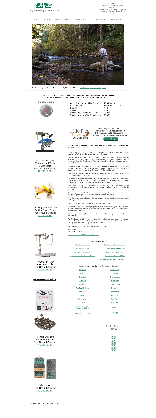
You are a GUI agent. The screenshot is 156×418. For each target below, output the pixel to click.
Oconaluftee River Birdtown (115, 248)
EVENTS (68, 20)
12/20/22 (113, 338)
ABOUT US (47, 20)
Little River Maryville (82, 248)
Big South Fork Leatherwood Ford (82, 256)
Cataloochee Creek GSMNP (115, 256)
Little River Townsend (82, 245)
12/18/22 (113, 342)
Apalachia (82, 270)
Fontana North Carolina (82, 313)
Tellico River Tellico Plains (115, 252)
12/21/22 (113, 337)
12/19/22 (113, 340)
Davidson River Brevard (82, 252)
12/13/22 (113, 350)
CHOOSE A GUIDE (99, 20)
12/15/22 (113, 347)
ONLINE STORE (116, 20)
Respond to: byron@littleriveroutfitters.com (83, 235)
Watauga (115, 307)
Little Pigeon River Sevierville (114, 245)
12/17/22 (113, 344)
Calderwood (114, 270)
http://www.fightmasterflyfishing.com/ (93, 88)
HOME (36, 20)
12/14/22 (113, 349)
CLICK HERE (45, 171)
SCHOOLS (58, 20)
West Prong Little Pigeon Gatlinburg (113, 259)
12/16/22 (113, 345)
